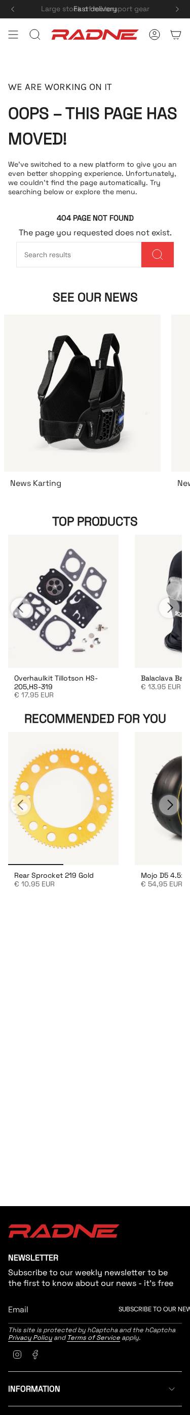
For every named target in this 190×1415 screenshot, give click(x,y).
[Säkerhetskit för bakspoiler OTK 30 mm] (63, 798)
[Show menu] (13, 34)
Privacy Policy (30, 1337)
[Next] (177, 9)
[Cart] (175, 34)
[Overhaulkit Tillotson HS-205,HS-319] (63, 601)
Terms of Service (93, 1337)
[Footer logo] (64, 1231)
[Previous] (12, 9)
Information (34, 1388)
